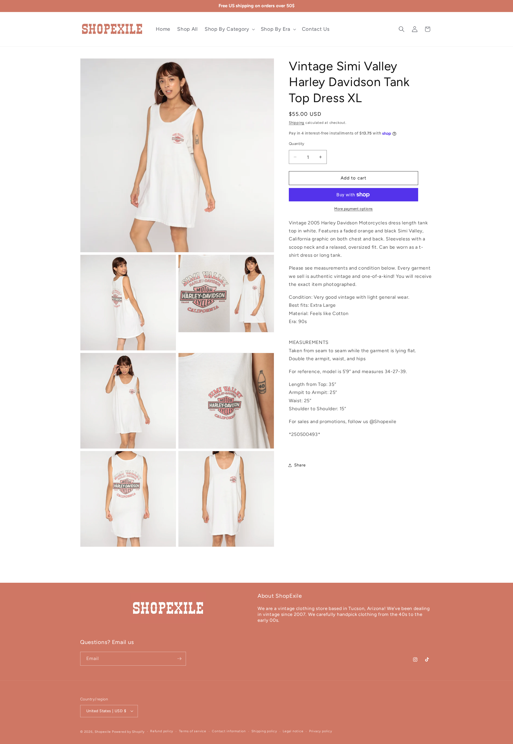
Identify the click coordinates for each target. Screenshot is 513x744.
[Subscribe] (179, 659)
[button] (229, 29)
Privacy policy (320, 731)
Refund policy (161, 731)
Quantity (297, 143)
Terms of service (192, 731)
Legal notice (293, 731)
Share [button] (299, 464)
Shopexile (103, 732)
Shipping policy (264, 731)
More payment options (353, 208)
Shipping (296, 122)
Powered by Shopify (128, 732)
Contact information (229, 731)
